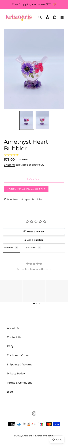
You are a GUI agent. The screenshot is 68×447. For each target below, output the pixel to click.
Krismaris (27, 435)
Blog (10, 391)
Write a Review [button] (35, 231)
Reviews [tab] (8, 247)
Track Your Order (18, 355)
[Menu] (62, 17)
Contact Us (14, 337)
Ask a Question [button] (35, 239)
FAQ (10, 346)
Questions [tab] (30, 247)
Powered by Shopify (43, 435)
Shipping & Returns (19, 364)
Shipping (9, 164)
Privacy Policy (16, 373)
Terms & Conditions (19, 382)
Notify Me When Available (26, 189)
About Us (13, 328)
